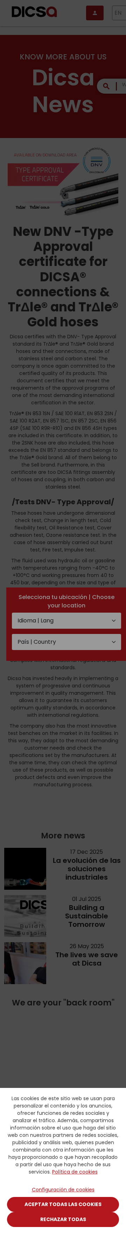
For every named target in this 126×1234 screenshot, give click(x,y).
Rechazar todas (63, 1219)
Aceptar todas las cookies (63, 1204)
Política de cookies (75, 1171)
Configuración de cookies (63, 1189)
